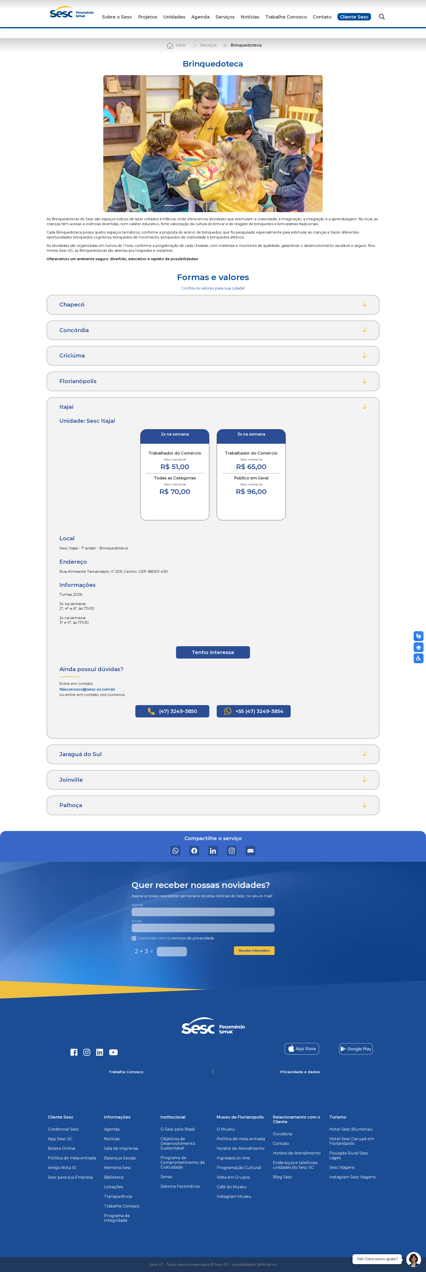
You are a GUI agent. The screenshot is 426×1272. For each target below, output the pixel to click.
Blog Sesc (282, 1177)
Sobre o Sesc (117, 17)
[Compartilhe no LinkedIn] (213, 851)
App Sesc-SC (60, 1138)
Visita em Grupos (233, 1177)
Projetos (147, 17)
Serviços (225, 17)
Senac (166, 1176)
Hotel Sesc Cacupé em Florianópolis (351, 1141)
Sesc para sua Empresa (70, 1177)
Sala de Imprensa (121, 1148)
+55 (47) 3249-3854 (259, 711)
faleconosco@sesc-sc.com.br (87, 689)
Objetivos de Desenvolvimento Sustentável (177, 1143)
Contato (322, 17)
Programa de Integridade (117, 1218)
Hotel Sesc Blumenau (351, 1129)
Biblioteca (114, 1177)
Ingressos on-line (233, 1158)
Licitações (113, 1187)
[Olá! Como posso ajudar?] (413, 1259)
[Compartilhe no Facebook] (194, 851)
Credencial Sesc (63, 1129)
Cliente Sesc (354, 17)
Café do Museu (232, 1187)
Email (136, 921)
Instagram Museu (234, 1196)
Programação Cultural (239, 1167)
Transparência (118, 1196)
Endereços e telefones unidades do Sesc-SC (295, 1165)
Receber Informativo (254, 950)
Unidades (174, 17)
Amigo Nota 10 (62, 1167)
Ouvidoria (282, 1134)
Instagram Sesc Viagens (352, 1177)
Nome (137, 905)
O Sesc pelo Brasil (177, 1129)
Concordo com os (176, 938)
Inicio (181, 45)
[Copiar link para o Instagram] (232, 851)
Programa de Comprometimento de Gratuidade (182, 1162)
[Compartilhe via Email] (250, 851)
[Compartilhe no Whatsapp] (175, 851)
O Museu (226, 1129)
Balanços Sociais (120, 1158)
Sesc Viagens (342, 1167)
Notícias (250, 17)
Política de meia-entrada (72, 1158)
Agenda (200, 17)
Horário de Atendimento (241, 1148)
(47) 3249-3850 (177, 711)
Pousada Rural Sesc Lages (348, 1155)
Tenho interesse (213, 652)
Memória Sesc (117, 1167)
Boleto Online (61, 1148)
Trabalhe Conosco (286, 17)
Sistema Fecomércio (180, 1186)
